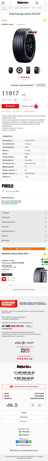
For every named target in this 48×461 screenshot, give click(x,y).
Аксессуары (39, 393)
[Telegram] (23, 441)
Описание (6, 217)
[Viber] (27, 441)
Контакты (24, 417)
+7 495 (12, 326)
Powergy (27, 150)
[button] (39, 70)
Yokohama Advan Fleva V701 (15, 254)
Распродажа (39, 396)
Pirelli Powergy (2, 14)
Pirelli (26, 147)
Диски (6, 396)
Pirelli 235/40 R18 (15, 202)
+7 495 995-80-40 (24, 372)
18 (25, 167)
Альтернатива (9, 231)
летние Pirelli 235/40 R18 (13, 201)
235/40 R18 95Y (30, 140)
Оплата (5, 236)
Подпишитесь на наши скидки (26, 386)
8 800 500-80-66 (24, 378)
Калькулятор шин (37, 398)
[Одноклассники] (20, 441)
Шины (6, 393)
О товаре (5, 213)
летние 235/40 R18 (11, 204)
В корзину (4, 279)
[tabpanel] (24, 266)
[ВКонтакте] (17, 441)
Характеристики (8, 222)
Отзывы (6, 227)
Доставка (5, 240)
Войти (24, 413)
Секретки (7, 398)
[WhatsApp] (30, 441)
